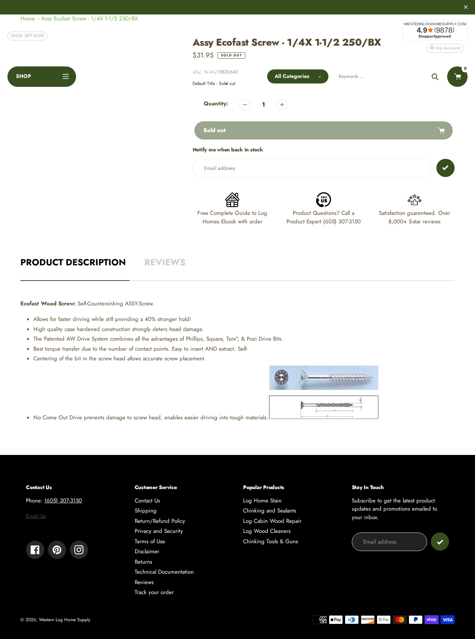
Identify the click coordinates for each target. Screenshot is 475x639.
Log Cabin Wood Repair (272, 521)
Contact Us (147, 501)
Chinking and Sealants (269, 511)
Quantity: (216, 103)
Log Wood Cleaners (267, 531)
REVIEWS (165, 262)
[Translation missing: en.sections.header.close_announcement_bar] (465, 7)
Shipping (146, 511)
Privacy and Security (159, 531)
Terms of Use (150, 541)
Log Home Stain (262, 501)
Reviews (144, 582)
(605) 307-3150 (27, 35)
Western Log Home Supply (64, 619)
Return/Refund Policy (160, 521)
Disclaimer (147, 551)
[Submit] (440, 541)
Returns (143, 562)
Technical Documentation (164, 572)
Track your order (154, 592)
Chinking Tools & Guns (270, 541)
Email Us (36, 516)
